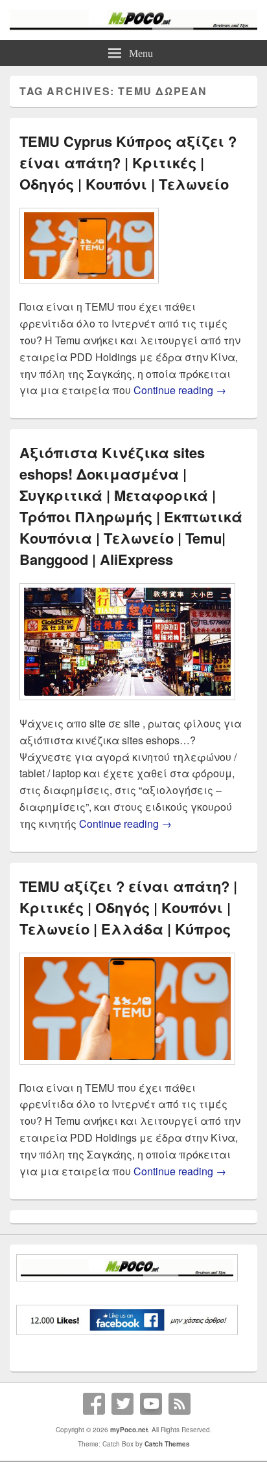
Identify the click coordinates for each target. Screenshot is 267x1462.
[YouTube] (151, 1404)
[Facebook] (94, 1404)
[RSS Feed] (179, 1404)
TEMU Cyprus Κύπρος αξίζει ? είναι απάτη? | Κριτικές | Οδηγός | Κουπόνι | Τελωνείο (128, 162)
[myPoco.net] (133, 26)
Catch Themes (167, 1443)
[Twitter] (122, 1404)
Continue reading (180, 389)
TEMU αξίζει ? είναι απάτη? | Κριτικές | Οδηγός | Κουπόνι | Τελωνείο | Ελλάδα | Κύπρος (128, 907)
